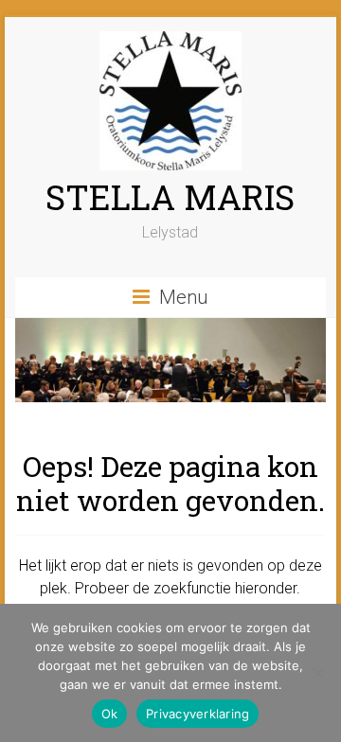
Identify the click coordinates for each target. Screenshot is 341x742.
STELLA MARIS (170, 197)
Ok (109, 713)
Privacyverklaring (197, 713)
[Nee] (317, 672)
